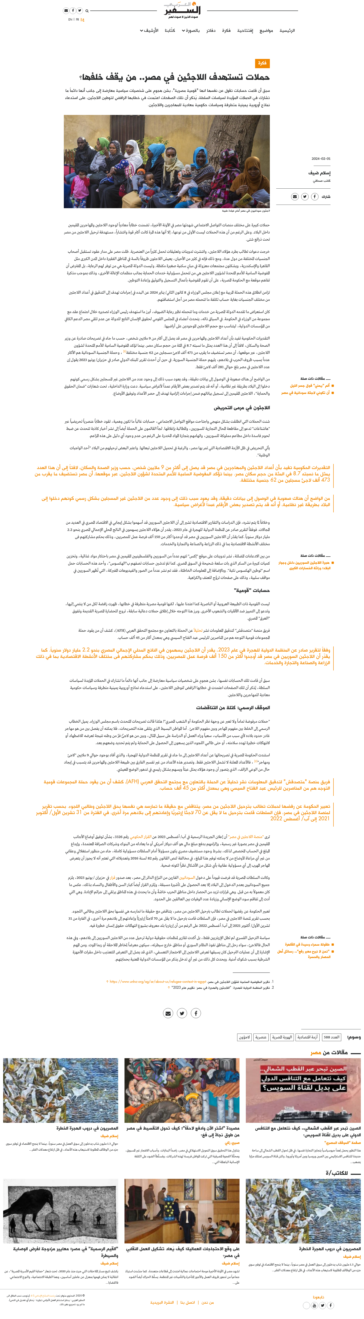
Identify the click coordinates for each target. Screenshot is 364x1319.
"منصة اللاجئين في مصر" (246, 836)
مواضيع (266, 30)
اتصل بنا (188, 1302)
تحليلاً (198, 630)
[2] (255, 761)
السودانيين (187, 877)
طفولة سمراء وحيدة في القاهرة (307, 944)
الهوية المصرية (282, 1037)
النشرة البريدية (162, 1302)
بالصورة (193, 30)
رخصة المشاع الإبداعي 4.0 (43, 1295)
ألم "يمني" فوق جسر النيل (309, 385)
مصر (316, 1052)
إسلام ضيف (320, 172)
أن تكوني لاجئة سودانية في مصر (305, 392)
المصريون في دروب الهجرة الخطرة (87, 1128)
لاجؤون (244, 1037)
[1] (124, 351)
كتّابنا (170, 30)
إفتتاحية (245, 30)
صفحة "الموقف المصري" (342, 1142)
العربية (83, 19)
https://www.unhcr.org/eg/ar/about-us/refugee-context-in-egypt (158, 981)
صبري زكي (232, 1142)
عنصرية (261, 1037)
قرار (112, 877)
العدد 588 (331, 1037)
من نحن (208, 1302)
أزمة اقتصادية (307, 1037)
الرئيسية (287, 30)
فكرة (226, 30)
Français (76, 19)
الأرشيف (151, 30)
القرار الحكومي (140, 836)
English (69, 19)
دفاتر (210, 30)
